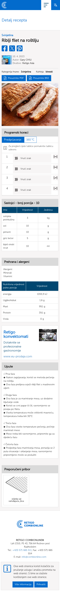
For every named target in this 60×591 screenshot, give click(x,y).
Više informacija (23, 584)
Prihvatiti (41, 584)
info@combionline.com (34, 556)
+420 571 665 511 (22, 550)
